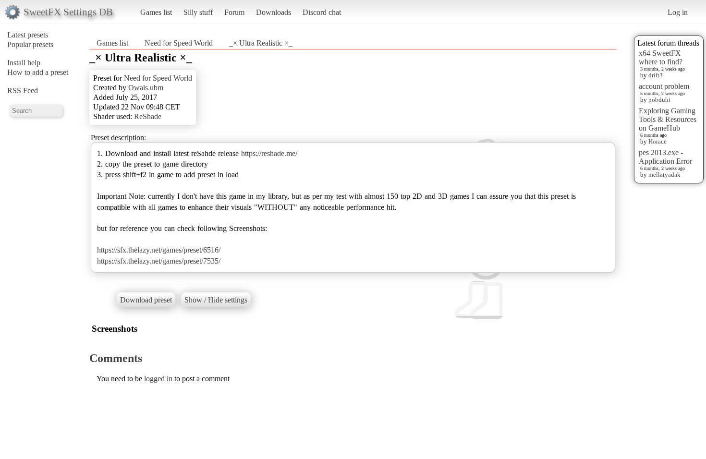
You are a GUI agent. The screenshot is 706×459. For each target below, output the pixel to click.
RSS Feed (22, 90)
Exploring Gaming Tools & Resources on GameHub (667, 119)
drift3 (655, 75)
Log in (678, 12)
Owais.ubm (145, 88)
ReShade (147, 116)
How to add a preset (37, 72)
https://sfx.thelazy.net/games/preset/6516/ (158, 250)
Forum (234, 12)
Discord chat (322, 12)
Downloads (273, 12)
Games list (156, 12)
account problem (664, 86)
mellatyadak (664, 174)
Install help (23, 63)
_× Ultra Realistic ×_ (260, 43)
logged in (158, 378)
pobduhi (659, 99)
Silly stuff (198, 12)
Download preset (146, 300)
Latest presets (27, 35)
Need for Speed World (179, 43)
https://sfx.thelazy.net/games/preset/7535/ (158, 261)
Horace (657, 141)
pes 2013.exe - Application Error (665, 156)
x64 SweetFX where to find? (660, 57)
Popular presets (30, 44)
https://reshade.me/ (269, 153)
